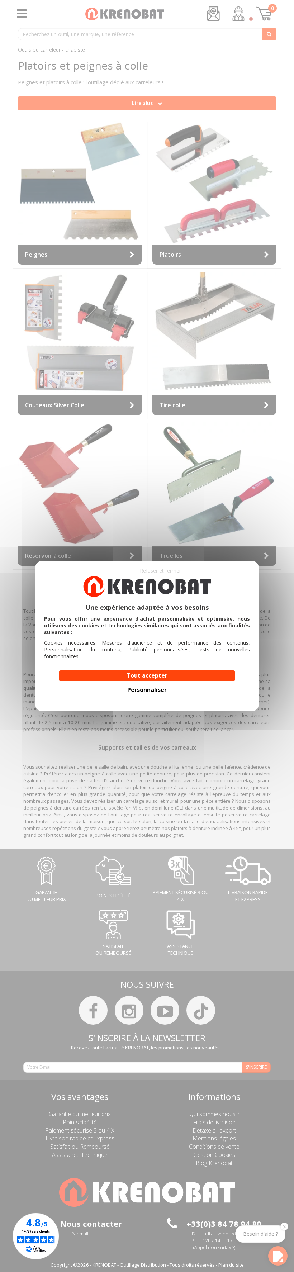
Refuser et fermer (160, 570)
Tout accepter (147, 675)
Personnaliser (147, 690)
